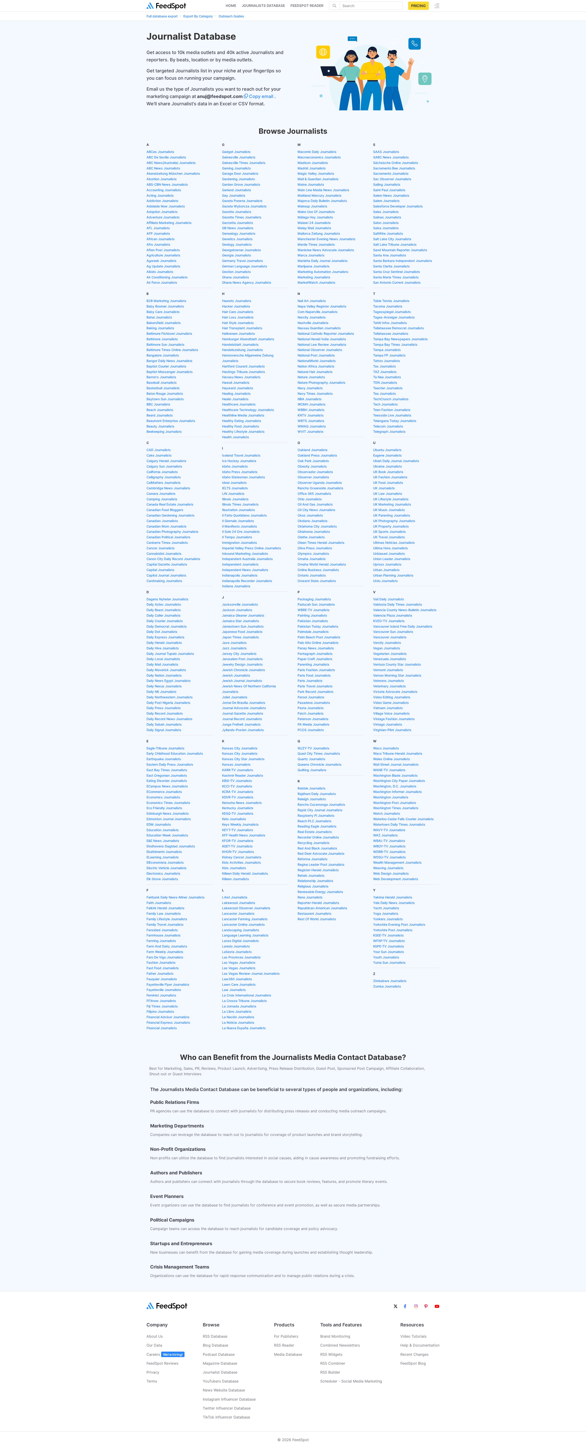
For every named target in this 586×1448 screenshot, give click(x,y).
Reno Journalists (310, 897)
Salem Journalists (386, 201)
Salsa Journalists (386, 228)
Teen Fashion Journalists (391, 410)
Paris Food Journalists (314, 675)
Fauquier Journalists (161, 979)
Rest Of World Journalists (317, 919)
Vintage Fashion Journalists (394, 719)
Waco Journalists (386, 748)
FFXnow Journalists (161, 1001)
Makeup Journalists (312, 206)
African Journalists (160, 239)
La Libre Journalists (237, 1011)
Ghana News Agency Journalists (246, 282)
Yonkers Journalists (388, 919)
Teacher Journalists (388, 388)
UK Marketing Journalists (392, 504)
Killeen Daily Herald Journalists (245, 873)
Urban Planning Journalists (393, 575)
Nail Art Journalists (312, 301)
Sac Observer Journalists (392, 179)
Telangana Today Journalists (394, 421)
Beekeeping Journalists (164, 431)
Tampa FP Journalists (389, 355)
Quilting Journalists (312, 770)
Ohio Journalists (310, 499)
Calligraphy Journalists (163, 477)
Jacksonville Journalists (240, 604)
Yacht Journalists (386, 908)
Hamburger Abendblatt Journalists (248, 339)
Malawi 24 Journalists (314, 223)
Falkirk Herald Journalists (165, 908)
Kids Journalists (234, 868)
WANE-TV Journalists (389, 770)
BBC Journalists (158, 404)
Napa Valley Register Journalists (322, 306)
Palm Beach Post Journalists (319, 637)
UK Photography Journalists (394, 521)
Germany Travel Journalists (242, 261)
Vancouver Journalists (390, 637)
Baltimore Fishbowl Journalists (169, 333)
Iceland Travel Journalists (241, 455)
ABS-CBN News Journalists (167, 184)
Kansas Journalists (236, 764)
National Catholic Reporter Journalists (326, 333)
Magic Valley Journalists (316, 173)
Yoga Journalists (385, 913)
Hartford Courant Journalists (243, 366)
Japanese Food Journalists (242, 632)
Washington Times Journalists (395, 808)
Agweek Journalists (161, 261)
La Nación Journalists (238, 1017)
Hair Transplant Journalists (242, 328)
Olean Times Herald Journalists (321, 542)
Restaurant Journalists (314, 913)
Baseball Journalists (161, 382)
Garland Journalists (236, 190)
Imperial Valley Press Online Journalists (251, 548)
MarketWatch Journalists (316, 282)
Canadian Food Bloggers (164, 510)
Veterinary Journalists (389, 686)
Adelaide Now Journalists (165, 206)
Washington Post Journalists (394, 803)
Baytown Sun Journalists (165, 399)
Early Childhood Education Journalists (174, 753)
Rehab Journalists (311, 875)
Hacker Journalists (236, 306)
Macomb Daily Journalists (317, 152)
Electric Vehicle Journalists (166, 868)
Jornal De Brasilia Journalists (243, 703)
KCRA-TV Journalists (237, 792)
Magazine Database (220, 1363)
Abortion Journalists (161, 179)
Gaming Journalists (236, 168)
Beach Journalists (159, 410)
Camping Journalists (161, 499)
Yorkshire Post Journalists (392, 930)
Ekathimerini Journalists (164, 852)
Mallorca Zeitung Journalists (319, 233)
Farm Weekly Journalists (164, 952)
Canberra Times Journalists (167, 542)
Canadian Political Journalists (168, 537)
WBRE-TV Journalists (314, 610)
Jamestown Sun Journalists (243, 626)
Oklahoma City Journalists (317, 526)
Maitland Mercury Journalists (320, 195)
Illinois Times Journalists (240, 504)
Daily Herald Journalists (164, 643)
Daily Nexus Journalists (164, 686)
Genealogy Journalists (238, 233)
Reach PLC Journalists (314, 821)
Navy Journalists (310, 388)
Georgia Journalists (236, 255)
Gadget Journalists (236, 152)
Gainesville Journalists (238, 157)
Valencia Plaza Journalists (392, 615)
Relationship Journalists (315, 881)
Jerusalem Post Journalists (242, 659)
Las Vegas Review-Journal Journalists (251, 973)
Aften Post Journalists (163, 250)
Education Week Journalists (167, 835)
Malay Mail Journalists (314, 228)
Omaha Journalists (312, 559)
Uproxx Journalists (387, 564)
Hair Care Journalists (237, 312)
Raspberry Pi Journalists (316, 815)
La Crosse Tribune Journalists (244, 1001)
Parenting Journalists (313, 664)
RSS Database (215, 1336)
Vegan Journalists (386, 648)
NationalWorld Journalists (317, 361)
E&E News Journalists (162, 841)
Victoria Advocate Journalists (395, 692)
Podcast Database (219, 1354)
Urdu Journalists (385, 581)
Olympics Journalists (313, 553)
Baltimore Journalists (162, 339)
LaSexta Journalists (237, 952)
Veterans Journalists (388, 681)
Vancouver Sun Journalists (393, 632)
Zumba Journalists (387, 986)
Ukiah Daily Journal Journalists (396, 461)
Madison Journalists (313, 163)
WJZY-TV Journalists (313, 748)
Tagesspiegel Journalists (392, 312)
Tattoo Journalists (386, 361)
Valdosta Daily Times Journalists (397, 604)
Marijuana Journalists (314, 266)
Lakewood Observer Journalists (246, 908)
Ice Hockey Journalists (239, 461)
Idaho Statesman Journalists (243, 477)
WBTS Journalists (311, 421)
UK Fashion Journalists (390, 477)
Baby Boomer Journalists (165, 306)
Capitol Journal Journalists (166, 575)
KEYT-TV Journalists (237, 830)
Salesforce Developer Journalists (398, 206)
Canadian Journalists (162, 521)
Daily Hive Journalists (162, 648)
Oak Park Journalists (313, 461)
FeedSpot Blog (413, 1363)
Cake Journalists (159, 455)
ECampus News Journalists (167, 786)
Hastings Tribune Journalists (243, 372)
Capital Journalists (160, 570)
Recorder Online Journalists (318, 837)
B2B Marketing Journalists (166, 301)
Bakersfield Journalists (163, 323)
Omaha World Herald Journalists (322, 564)
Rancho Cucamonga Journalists (321, 804)
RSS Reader (284, 1345)
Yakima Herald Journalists (392, 897)
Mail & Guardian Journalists (318, 179)
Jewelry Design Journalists (242, 664)
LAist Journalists (234, 897)
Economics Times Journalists (168, 803)
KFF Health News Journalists (243, 835)
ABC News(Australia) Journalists (171, 163)
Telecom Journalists (388, 426)
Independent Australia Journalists (247, 559)
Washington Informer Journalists (397, 792)
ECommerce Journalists (164, 792)
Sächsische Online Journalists (395, 163)
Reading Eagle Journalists (317, 826)
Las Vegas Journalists (238, 962)
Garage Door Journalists (240, 173)
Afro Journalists (158, 244)
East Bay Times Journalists (166, 770)
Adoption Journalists (162, 212)
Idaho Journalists (235, 466)
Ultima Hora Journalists (390, 548)
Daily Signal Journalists (163, 730)
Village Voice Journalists (391, 713)
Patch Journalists (311, 713)
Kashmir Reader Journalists (242, 775)
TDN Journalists (385, 382)
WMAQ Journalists (312, 426)
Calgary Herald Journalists (166, 461)
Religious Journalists (313, 886)
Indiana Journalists (236, 586)
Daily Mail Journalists (162, 664)
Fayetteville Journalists (163, 990)
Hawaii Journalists (236, 382)
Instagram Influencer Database (229, 1399)
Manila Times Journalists (316, 244)
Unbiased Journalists (389, 553)
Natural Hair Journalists (315, 372)
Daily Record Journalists (164, 713)
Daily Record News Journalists (169, 719)
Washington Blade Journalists (395, 775)
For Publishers (286, 1336)
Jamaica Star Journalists (240, 621)
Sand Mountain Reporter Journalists (400, 250)
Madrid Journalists (312, 168)
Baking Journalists (160, 328)
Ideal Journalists (234, 482)
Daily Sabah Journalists (164, 724)
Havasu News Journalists (241, 377)
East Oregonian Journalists (166, 775)
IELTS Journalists (235, 488)
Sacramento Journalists (391, 173)
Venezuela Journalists (389, 659)
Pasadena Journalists (314, 703)
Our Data (154, 1345)
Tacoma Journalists (387, 306)
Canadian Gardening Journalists (170, 515)
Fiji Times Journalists (162, 1006)
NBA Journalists (310, 399)
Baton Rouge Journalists (164, 393)
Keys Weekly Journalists (240, 824)
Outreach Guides (231, 16)
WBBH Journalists (311, 410)
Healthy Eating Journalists (241, 421)
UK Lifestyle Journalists (391, 499)
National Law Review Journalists (322, 344)
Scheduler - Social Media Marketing (351, 1381)
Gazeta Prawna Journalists (242, 201)
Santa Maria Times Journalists (396, 277)
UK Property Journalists (391, 526)
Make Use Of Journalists (316, 212)
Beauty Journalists (160, 426)
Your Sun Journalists (388, 952)
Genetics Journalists (237, 239)
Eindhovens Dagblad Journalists (170, 846)
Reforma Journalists (313, 859)
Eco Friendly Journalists (164, 808)
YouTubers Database (221, 1381)
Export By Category (198, 16)
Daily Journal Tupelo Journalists (170, 654)
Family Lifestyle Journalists (166, 919)
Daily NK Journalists (161, 692)
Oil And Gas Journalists (315, 504)
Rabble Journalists (312, 788)
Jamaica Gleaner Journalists (243, 615)
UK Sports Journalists (389, 531)
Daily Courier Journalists (164, 621)
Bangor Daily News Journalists (169, 361)
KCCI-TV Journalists (237, 786)
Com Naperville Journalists (318, 312)
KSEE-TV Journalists (388, 935)
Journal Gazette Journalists (242, 713)
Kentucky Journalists (237, 808)
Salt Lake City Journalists (392, 239)
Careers (164, 1354)
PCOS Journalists (311, 730)
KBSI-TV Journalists (237, 781)
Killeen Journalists (235, 879)
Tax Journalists (384, 366)
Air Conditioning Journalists (167, 277)
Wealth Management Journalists (397, 862)
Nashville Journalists (313, 323)
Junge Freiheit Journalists (241, 724)
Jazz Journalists (234, 648)
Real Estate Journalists (315, 832)
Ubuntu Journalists (387, 450)
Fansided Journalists (162, 930)
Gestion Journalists (236, 272)
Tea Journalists (384, 393)
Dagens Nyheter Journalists (167, 599)
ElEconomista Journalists (165, 862)
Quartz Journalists (311, 759)
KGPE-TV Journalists (388, 946)
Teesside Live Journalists (392, 415)
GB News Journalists (237, 228)
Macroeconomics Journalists (319, 157)
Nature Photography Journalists (321, 382)
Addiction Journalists (162, 201)
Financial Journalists (161, 1028)
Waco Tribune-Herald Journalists (397, 753)
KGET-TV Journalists (237, 846)
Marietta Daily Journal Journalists (323, 261)
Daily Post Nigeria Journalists (168, 703)
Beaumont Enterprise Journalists (170, 421)
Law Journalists (234, 990)
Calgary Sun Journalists (164, 466)
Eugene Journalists (387, 455)
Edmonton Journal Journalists (168, 819)
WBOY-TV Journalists (389, 846)
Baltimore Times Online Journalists (172, 350)
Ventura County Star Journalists (397, 664)
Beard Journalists (159, 415)
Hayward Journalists (237, 388)
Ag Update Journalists (163, 266)
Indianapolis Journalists (240, 575)
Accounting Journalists (163, 190)
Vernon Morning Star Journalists (397, 675)
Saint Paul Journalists (389, 190)
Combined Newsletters (340, 1345)
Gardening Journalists (238, 179)
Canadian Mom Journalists (166, 526)
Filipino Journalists (160, 1011)
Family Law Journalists (163, 913)
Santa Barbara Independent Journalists (402, 261)
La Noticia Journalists (238, 1022)
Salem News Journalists (391, 195)
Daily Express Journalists (165, 637)
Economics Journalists (163, 797)
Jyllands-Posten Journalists (243, 730)
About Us (154, 1336)
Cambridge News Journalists (168, 488)
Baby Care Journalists (163, 312)
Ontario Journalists (312, 575)
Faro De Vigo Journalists (164, 957)
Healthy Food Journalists (240, 426)
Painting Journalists (312, 615)
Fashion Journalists (161, 962)
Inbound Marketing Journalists (245, 553)
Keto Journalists (234, 819)
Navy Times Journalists (315, 393)
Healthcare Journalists (239, 404)
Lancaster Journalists (238, 913)
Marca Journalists (311, 255)
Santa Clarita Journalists (391, 266)
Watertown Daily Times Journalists (399, 824)
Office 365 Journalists (314, 493)
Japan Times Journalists (240, 637)
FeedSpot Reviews (162, 1363)
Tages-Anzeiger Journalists (394, 317)
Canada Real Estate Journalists (169, 504)
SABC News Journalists (391, 157)
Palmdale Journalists (313, 632)
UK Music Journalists (389, 510)
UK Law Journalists (387, 493)
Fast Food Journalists (162, 968)
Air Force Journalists (161, 282)
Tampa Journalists (387, 350)
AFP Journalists (158, 233)
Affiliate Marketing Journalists (169, 223)
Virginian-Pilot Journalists (392, 730)
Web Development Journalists (395, 879)
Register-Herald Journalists (318, 870)
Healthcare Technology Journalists (248, 410)
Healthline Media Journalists (243, 415)
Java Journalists (234, 643)
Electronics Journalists (163, 873)
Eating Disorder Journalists (166, 781)
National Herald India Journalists (322, 339)
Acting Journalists (160, 195)
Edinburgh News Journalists (167, 813)
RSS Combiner (332, 1363)
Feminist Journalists (161, 995)
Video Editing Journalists (391, 697)
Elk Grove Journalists (162, 879)
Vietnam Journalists (388, 708)
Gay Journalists (233, 195)
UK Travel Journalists (389, 537)
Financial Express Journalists (168, 1022)
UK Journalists (384, 488)
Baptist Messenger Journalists (169, 372)
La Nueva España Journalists (244, 1028)
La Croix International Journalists (246, 995)
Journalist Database (220, 1372)
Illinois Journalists (235, 499)
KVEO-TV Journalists (389, 621)
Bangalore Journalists (162, 355)
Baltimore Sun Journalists (165, 344)
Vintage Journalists (387, 724)
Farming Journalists (161, 941)
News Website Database (224, 1390)
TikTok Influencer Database (226, 1417)
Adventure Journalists (163, 217)
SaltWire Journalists (388, 233)
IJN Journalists (233, 493)
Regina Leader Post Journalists (321, 864)
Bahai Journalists (159, 317)
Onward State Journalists (317, 581)
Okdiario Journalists (313, 521)
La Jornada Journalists (239, 1006)
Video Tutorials (413, 1336)
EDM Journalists (158, 824)
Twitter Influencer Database (227, 1408)
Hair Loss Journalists (238, 317)
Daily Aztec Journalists (163, 604)
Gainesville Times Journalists (244, 163)
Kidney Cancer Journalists (241, 857)
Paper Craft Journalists (315, 659)
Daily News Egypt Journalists (168, 681)
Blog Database (215, 1345)
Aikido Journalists (159, 272)
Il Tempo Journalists (237, 537)
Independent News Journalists (245, 570)
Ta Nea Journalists (387, 377)
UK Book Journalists (388, 472)
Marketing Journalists (314, 277)
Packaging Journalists (314, 599)
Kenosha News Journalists (242, 803)
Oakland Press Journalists (317, 455)
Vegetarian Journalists (390, 654)
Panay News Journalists (316, 648)
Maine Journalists (311, 184)
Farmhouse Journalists (163, 935)
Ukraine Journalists (387, 466)
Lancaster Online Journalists (243, 924)
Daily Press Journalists (163, 708)
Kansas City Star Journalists (243, 759)
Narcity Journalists (312, 317)
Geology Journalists (237, 244)
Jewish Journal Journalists (242, 681)
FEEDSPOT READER (306, 5)
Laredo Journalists (236, 946)
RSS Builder (330, 1372)
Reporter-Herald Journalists (318, 903)
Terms (151, 1381)
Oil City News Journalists (316, 510)
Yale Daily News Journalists (394, 903)
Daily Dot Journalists (161, 632)
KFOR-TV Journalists (237, 841)
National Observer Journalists (320, 350)
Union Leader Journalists (391, 559)
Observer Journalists (313, 477)
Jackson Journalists (237, 610)
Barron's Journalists (161, 377)
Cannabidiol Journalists (164, 553)
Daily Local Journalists (163, 659)
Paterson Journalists (313, 719)
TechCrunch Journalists (391, 399)
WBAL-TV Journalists (389, 841)
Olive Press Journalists (315, 548)
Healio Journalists (235, 399)
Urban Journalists (386, 570)
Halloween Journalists (238, 333)
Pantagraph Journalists (315, 654)
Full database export (162, 16)
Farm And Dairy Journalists (166, 946)
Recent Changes (414, 1354)
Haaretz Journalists (236, 301)
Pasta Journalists (311, 708)
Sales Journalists (386, 212)
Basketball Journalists (163, 388)
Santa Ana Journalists (389, 255)
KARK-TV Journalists (237, 770)
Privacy (152, 1372)
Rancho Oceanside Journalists (320, 488)
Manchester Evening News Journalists (326, 239)
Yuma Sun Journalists (389, 962)
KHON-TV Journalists (238, 852)
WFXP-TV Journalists (389, 941)
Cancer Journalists (160, 548)
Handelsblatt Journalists (240, 344)
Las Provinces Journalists (241, 957)
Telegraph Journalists (389, 431)
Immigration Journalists (239, 542)
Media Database (288, 1354)
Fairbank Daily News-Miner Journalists (175, 897)
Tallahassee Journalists (390, 333)
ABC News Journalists (163, 168)
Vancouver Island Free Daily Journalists (402, 626)
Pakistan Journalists (313, 621)
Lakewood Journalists (238, 903)
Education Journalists (162, 830)
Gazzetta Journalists (237, 223)
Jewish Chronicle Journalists (243, 670)
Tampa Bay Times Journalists (395, 344)
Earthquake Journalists (163, 759)
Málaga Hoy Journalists (315, 217)
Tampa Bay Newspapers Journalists (400, 339)
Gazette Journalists (236, 212)
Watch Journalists (386, 813)
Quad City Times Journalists (319, 753)
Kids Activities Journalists (241, 862)
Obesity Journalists (312, 466)
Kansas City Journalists (240, 748)
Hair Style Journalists (238, 323)
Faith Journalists (158, 903)
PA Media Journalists (313, 724)
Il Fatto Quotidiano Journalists (244, 515)
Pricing (418, 5)
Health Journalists (235, 437)
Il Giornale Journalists (238, 521)
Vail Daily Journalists (388, 599)
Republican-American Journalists (322, 908)
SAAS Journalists (386, 152)
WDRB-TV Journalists (389, 852)
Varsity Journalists (387, 643)
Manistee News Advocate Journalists (326, 250)
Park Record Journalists (316, 692)
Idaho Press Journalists (240, 472)
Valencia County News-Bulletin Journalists (405, 610)
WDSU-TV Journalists (389, 857)
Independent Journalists (240, 564)
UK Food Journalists (388, 482)
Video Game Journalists (391, 703)
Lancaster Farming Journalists (245, 919)
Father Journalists (160, 973)
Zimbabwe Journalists (390, 981)
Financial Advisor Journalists (168, 1017)
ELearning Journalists (162, 857)
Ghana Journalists (235, 277)
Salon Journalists (386, 223)
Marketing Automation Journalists (323, 272)
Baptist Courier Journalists (166, 366)
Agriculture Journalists (163, 255)
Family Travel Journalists (165, 924)
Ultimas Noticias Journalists (394, 542)
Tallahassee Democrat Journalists (398, 328)
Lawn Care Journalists (239, 984)
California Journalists (162, 472)
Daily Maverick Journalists (166, 670)
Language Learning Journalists (245, 935)
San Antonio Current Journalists (397, 282)
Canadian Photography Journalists (172, 531)
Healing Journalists (236, 393)
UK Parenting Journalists (391, 515)
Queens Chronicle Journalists (320, 764)
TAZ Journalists (385, 372)
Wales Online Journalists (391, 759)
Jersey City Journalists (239, 654)
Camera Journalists (161, 493)
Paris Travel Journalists (315, 686)
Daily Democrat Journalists (166, 626)
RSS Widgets (331, 1354)
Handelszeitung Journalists (242, 350)
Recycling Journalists (314, 843)
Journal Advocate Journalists (244, 708)
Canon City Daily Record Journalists (173, 559)
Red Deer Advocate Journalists (321, 853)
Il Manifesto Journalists (239, 526)
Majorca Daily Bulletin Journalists (322, 201)
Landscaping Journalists (240, 930)
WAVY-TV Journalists (389, 830)
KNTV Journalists (311, 415)
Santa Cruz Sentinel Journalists (396, 272)
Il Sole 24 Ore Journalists (241, 531)
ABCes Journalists (160, 152)
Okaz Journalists (310, 515)
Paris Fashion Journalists (316, 670)
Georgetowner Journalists (241, 250)
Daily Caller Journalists (163, 615)
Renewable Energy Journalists (320, 892)
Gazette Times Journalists (241, 217)
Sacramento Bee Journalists (394, 168)
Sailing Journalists (386, 184)
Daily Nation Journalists (164, 675)
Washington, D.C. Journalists (394, 786)
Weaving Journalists (388, 868)
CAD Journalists (158, 450)
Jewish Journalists (236, 675)
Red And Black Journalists (317, 848)
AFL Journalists (158, 228)
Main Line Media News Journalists (323, 190)
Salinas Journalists (387, 217)
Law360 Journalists (237, 979)
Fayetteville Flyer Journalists (167, 984)
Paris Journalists (310, 681)
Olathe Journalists (311, 537)
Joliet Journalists (234, 697)
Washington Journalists (390, 797)
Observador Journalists (315, 472)
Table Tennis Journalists (391, 301)
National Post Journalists (316, 355)
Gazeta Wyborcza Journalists (244, 206)
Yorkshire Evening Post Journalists (399, 924)
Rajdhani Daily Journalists (317, 794)
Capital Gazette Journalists (166, 564)
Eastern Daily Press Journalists (169, 764)
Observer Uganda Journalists (320, 482)
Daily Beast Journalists (163, 610)
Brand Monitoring (335, 1336)
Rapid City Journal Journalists (320, 810)
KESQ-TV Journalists (237, 813)
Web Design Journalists (391, 873)
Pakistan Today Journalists (318, 626)
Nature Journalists (311, 377)
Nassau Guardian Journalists (319, 328)
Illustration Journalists (238, 510)
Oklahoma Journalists (314, 531)
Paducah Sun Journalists (316, 604)
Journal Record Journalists (242, 719)
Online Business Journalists (318, 570)
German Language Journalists (244, 266)
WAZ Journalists (385, 835)
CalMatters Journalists (163, 482)
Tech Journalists (385, 404)
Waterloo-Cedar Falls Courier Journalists (403, 819)
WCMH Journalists (312, 404)
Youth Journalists (386, 957)
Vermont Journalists (388, 670)
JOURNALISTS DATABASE (263, 5)
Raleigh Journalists (312, 799)
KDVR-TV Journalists (237, 797)
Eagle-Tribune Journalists (165, 748)
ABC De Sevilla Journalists (166, 157)
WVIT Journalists (310, 431)
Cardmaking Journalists (164, 581)
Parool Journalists (311, 697)
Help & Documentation (420, 1345)
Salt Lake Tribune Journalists (395, 244)
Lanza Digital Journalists (240, 941)
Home (231, 5)
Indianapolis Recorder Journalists (247, 581)
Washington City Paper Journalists (399, 781)
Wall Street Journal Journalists (396, 764)
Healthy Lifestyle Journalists (243, 431)
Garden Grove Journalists (241, 184)
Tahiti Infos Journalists (390, 323)
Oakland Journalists (313, 450)
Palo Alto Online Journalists (318, 643)
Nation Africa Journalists (316, 366)
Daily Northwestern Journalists (169, 697)
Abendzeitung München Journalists (173, 173)
